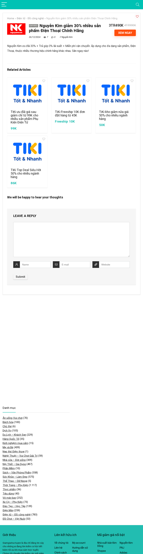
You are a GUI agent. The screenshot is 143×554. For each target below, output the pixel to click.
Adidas (123, 552)
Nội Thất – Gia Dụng (14, 464)
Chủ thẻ (7, 426)
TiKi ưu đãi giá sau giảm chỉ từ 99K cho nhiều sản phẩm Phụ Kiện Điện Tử (24, 117)
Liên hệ (58, 547)
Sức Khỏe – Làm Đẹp (15, 476)
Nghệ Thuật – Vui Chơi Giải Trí (20, 455)
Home (10, 18)
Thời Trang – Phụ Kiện (15, 485)
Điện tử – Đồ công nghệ (17, 514)
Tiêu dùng (8, 493)
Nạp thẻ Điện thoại (13, 451)
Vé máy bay (9, 497)
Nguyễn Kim (67, 37)
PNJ (122, 547)
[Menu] (4, 4)
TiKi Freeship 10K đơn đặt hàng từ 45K (70, 113)
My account (78, 542)
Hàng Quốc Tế (11, 439)
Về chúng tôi (61, 542)
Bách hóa (8, 422)
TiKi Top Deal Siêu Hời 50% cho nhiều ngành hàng (26, 173)
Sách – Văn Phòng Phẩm (17, 472)
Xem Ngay (125, 32)
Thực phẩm (9, 489)
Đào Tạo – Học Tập (14, 506)
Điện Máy (8, 510)
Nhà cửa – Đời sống (14, 460)
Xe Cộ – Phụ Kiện (13, 502)
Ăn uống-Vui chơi (12, 418)
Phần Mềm (9, 468)
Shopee (101, 550)
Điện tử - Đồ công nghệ (30, 18)
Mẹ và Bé (8, 447)
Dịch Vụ (7, 430)
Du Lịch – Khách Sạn (14, 434)
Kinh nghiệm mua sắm (15, 443)
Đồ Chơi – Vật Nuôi (14, 518)
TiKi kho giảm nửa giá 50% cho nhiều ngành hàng (114, 115)
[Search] (137, 4)
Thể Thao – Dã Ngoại (15, 481)
